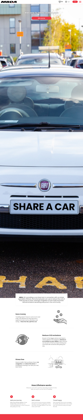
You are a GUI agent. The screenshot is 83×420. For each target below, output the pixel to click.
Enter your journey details (16, 402)
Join (75, 1)
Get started (41, 18)
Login (69, 1)
